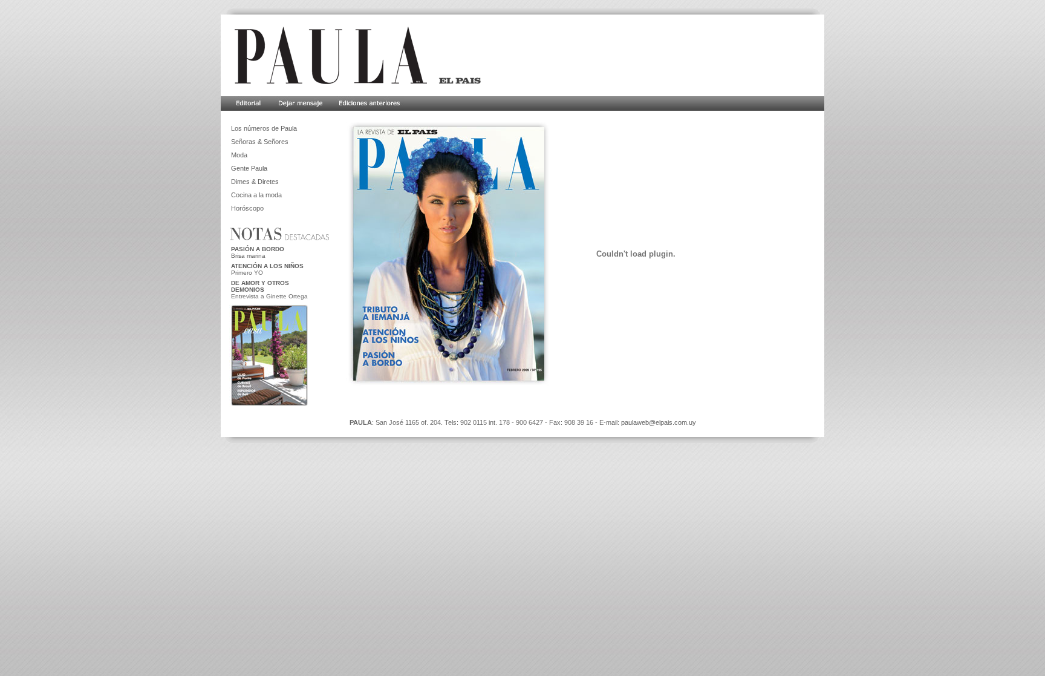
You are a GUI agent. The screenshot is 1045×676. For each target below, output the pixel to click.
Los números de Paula (264, 128)
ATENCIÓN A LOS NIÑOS (267, 266)
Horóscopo (247, 208)
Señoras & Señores (259, 141)
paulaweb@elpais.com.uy (658, 422)
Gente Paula (249, 168)
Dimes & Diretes (255, 181)
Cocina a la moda (256, 195)
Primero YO (247, 272)
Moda (239, 155)
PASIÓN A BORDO (257, 249)
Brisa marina (248, 255)
